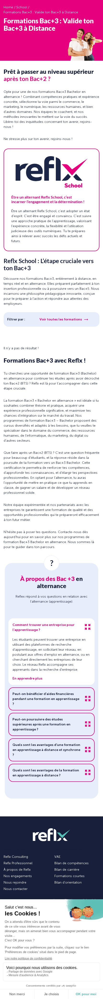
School (21, 7)
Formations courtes (69, 876)
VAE (57, 857)
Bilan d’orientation (68, 882)
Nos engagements (18, 876)
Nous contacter (16, 889)
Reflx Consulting (16, 857)
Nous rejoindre (15, 882)
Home (8, 7)
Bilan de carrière (66, 870)
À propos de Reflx (17, 870)
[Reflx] (51, 834)
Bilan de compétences (71, 863)
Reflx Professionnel (18, 863)
